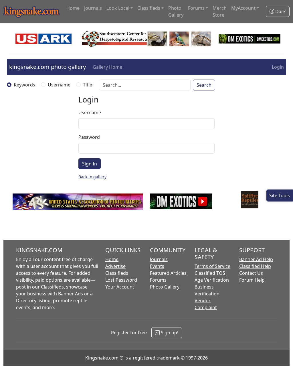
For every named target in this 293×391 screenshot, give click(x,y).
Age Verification (212, 280)
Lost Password (121, 280)
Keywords (24, 85)
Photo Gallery (175, 11)
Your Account (119, 287)
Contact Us (251, 273)
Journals (93, 8)
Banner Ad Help (256, 259)
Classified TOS (210, 273)
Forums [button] (196, 8)
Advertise (115, 266)
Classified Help (255, 266)
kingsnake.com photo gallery (47, 67)
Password (89, 137)
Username (59, 85)
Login (278, 67)
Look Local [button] (117, 8)
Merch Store (220, 11)
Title (87, 85)
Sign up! (169, 332)
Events (157, 266)
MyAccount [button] (243, 8)
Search (204, 85)
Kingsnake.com (101, 358)
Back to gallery (92, 176)
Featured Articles (168, 273)
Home (73, 8)
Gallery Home (107, 67)
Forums (158, 280)
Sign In (89, 164)
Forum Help (252, 280)
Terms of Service (212, 266)
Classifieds (116, 273)
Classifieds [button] (148, 8)
